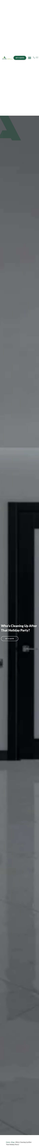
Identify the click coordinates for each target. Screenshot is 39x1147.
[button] (29, 57)
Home (8, 1142)
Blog (12, 1142)
